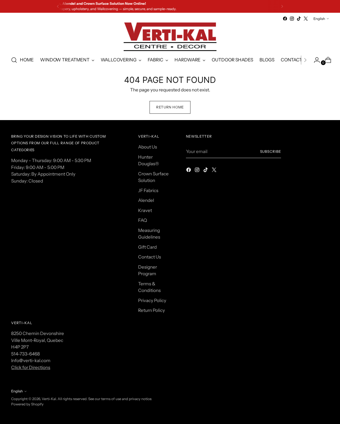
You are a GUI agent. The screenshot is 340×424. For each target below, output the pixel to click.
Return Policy (151, 310)
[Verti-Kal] (170, 36)
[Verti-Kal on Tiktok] (298, 18)
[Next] (282, 6)
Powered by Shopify (27, 404)
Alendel (146, 200)
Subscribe (270, 151)
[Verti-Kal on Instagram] (292, 18)
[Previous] (58, 6)
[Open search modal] (14, 60)
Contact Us (149, 257)
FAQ (142, 220)
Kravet (145, 210)
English (319, 18)
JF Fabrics (148, 190)
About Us (147, 147)
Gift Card (147, 247)
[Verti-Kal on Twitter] (305, 18)
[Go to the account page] (314, 60)
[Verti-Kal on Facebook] (285, 18)
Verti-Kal (49, 399)
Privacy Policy (152, 300)
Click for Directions (30, 367)
